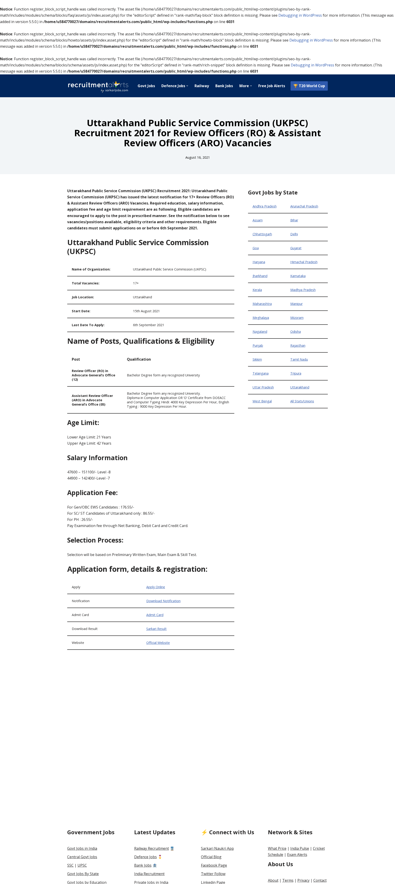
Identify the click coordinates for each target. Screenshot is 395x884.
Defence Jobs (145, 856)
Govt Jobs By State (83, 873)
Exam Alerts (297, 854)
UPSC (82, 865)
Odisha (295, 331)
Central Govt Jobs (82, 856)
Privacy (303, 880)
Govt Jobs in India (82, 848)
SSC (70, 865)
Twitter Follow (213, 873)
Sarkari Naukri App (217, 848)
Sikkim (257, 359)
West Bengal (262, 401)
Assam (258, 220)
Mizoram (297, 317)
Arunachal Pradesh (304, 206)
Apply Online (155, 587)
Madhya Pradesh (303, 290)
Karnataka (298, 276)
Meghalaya (261, 317)
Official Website (158, 642)
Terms (288, 880)
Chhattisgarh (262, 234)
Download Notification (163, 601)
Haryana (259, 262)
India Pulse (299, 848)
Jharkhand (260, 276)
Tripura (295, 373)
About (273, 880)
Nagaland (260, 331)
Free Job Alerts (271, 85)
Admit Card (154, 615)
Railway (202, 85)
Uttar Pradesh (263, 387)
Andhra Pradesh (265, 206)
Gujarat (296, 248)
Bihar (294, 220)
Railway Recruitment (151, 848)
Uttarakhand (299, 387)
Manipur (296, 304)
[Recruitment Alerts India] (98, 86)
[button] (187, 86)
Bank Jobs (224, 85)
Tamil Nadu (299, 359)
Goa (256, 248)
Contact (320, 880)
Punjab (258, 345)
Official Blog (211, 856)
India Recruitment (149, 873)
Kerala (257, 290)
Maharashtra (262, 304)
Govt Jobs (146, 85)
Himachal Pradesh (304, 262)
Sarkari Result (156, 629)
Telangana (261, 373)
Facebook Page (214, 865)
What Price (277, 848)
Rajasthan (297, 345)
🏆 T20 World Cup (309, 85)
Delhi (294, 234)
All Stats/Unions (302, 401)
